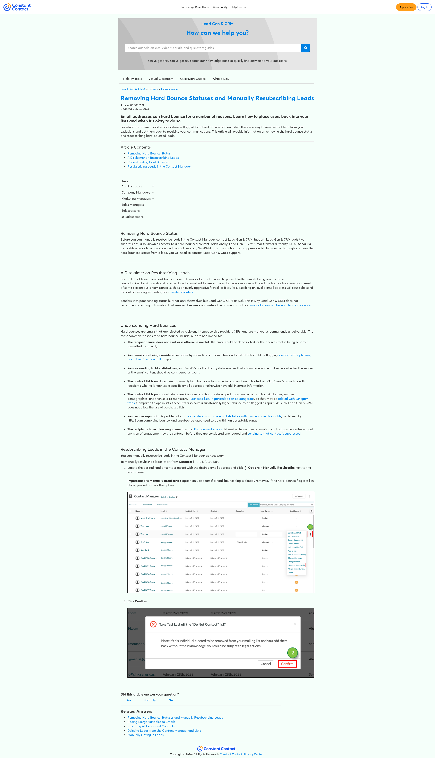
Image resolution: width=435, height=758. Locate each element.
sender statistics (181, 292)
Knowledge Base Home (195, 7)
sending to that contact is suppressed (274, 433)
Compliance (169, 89)
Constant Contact (231, 754)
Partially (150, 700)
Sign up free (406, 7)
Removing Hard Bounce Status (148, 153)
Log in (424, 7)
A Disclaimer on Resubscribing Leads (153, 158)
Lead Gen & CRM (133, 89)
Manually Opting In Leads (145, 735)
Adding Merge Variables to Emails (151, 722)
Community (220, 7)
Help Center (238, 7)
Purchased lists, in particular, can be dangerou (221, 399)
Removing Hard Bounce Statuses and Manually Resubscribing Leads (175, 717)
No (171, 700)
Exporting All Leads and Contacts (151, 726)
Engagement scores (208, 429)
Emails (153, 89)
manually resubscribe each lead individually (280, 305)
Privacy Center (253, 754)
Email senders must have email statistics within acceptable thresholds (232, 416)
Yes (128, 700)
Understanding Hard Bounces (148, 162)
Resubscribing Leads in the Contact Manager (159, 166)
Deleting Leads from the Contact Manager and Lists (164, 731)
